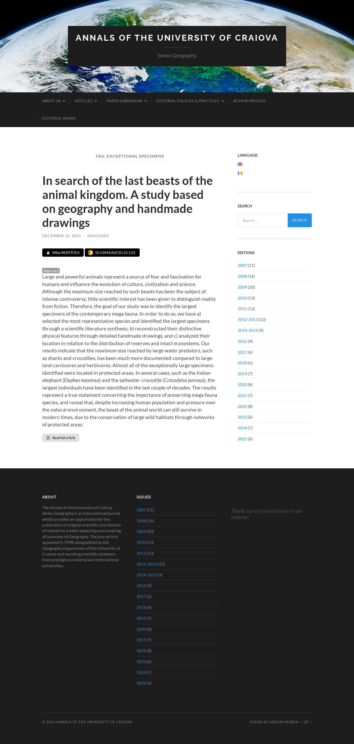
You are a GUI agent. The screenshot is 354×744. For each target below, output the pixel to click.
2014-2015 (248, 330)
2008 (242, 276)
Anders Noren (284, 722)
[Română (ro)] (240, 173)
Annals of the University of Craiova (177, 38)
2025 (242, 438)
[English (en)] (240, 164)
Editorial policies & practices (188, 101)
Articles (84, 101)
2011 (242, 308)
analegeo (98, 235)
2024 (242, 427)
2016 (242, 341)
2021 (242, 395)
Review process (249, 101)
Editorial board (59, 118)
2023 (242, 416)
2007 (242, 265)
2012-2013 (248, 319)
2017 (242, 352)
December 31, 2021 (61, 235)
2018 (242, 362)
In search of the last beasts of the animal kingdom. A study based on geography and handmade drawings (127, 201)
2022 (242, 406)
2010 (242, 297)
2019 (242, 373)
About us (51, 101)
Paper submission (124, 101)
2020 (242, 384)
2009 (242, 286)
